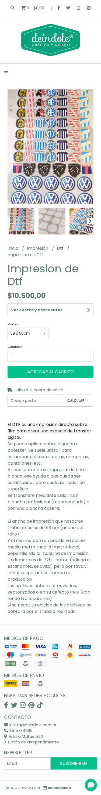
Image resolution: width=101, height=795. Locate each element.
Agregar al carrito (50, 372)
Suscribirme (74, 763)
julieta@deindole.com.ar (32, 725)
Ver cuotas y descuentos (36, 310)
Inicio (13, 248)
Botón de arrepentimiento (33, 742)
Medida (13, 324)
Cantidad (15, 347)
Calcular (76, 400)
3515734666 (20, 730)
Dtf (61, 248)
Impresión (38, 248)
